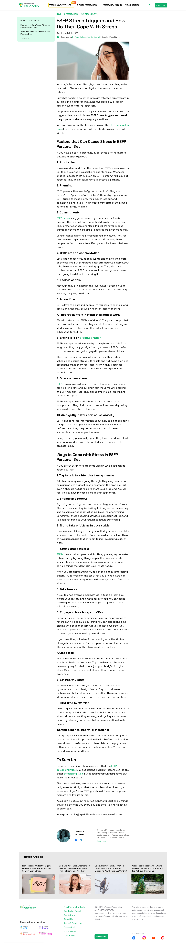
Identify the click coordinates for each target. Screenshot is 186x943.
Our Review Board (72, 911)
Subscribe (161, 5)
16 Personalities (70, 14)
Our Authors (69, 915)
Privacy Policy (70, 927)
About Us (68, 919)
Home (59, 14)
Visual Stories (132, 5)
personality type (73, 773)
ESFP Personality (89, 14)
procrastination (90, 338)
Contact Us (69, 935)
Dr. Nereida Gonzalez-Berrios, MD (86, 37)
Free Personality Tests (60, 5)
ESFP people (63, 218)
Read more (101, 841)
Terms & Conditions (73, 923)
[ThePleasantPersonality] (29, 5)
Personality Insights (112, 5)
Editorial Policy (71, 931)
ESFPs (60, 384)
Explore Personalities (87, 5)
